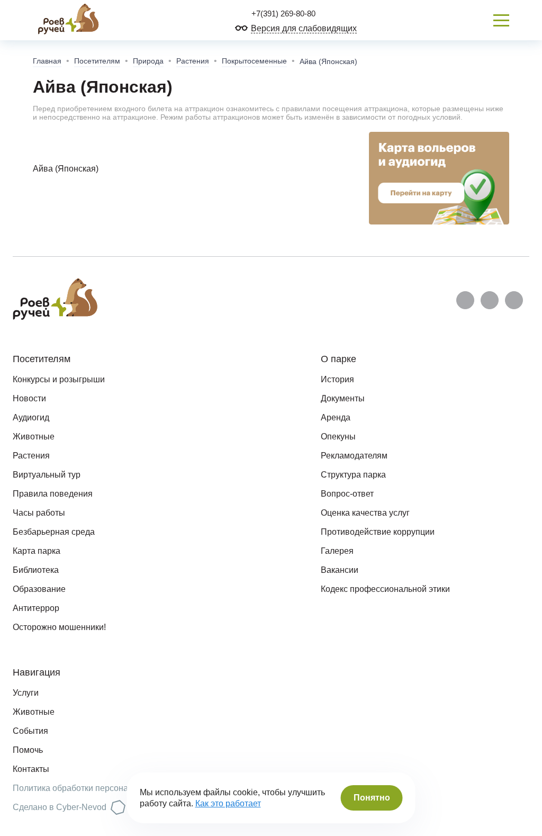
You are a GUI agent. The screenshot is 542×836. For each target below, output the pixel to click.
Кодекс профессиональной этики (385, 589)
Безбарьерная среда (54, 531)
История (337, 379)
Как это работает (228, 803)
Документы (343, 398)
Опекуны (338, 436)
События (30, 730)
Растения (192, 61)
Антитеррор (36, 608)
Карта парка (36, 550)
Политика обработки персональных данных (98, 788)
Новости (29, 398)
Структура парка (353, 474)
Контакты (31, 769)
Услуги (26, 692)
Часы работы (39, 512)
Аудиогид (31, 417)
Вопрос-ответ (347, 493)
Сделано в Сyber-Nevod (59, 807)
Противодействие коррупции (378, 531)
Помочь (28, 749)
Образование (39, 589)
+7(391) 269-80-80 (282, 13)
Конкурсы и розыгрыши (59, 379)
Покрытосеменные (254, 61)
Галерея (337, 550)
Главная (47, 61)
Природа (148, 61)
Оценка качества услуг (365, 512)
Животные (34, 436)
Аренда (335, 417)
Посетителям (97, 61)
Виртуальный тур (46, 474)
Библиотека (36, 569)
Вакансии (339, 569)
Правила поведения (53, 493)
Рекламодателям (354, 455)
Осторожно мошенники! (59, 627)
